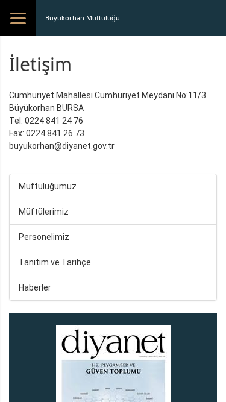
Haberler (35, 287)
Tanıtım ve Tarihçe (55, 262)
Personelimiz (44, 237)
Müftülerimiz (44, 211)
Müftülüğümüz (48, 186)
